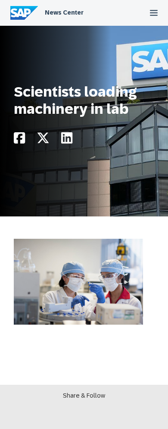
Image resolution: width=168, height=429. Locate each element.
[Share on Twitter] (43, 140)
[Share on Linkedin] (66, 140)
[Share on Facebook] (19, 140)
